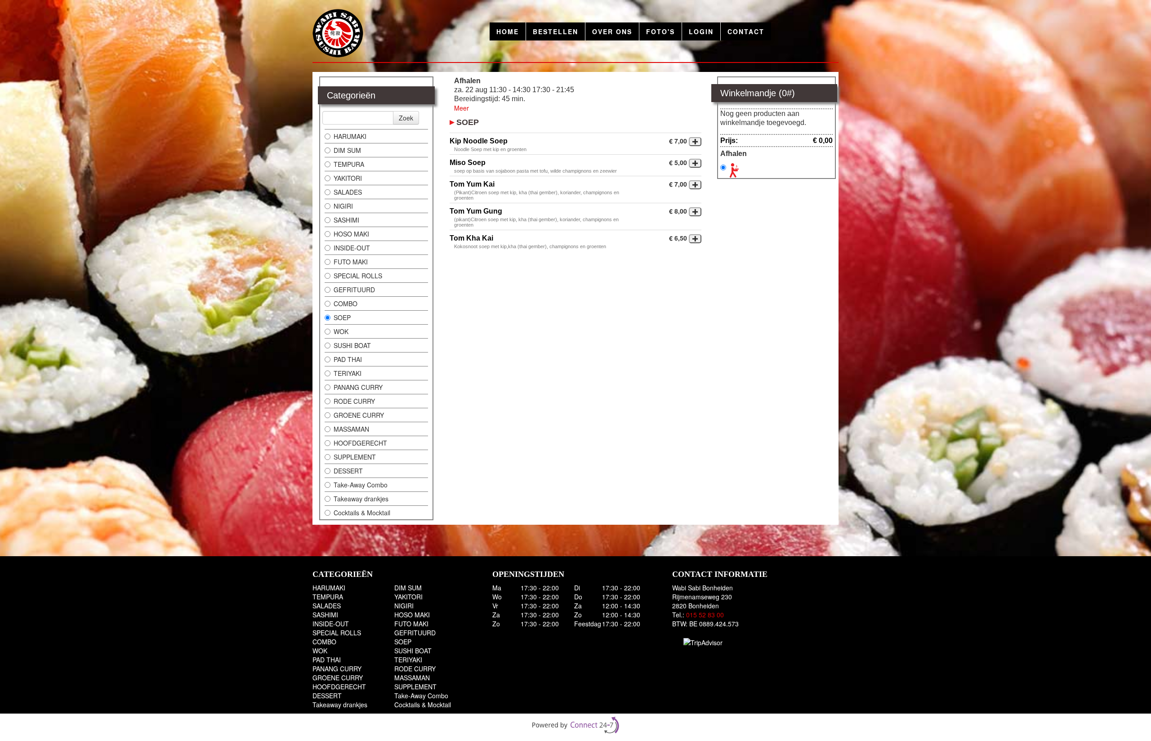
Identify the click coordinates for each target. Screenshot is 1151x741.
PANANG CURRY (358, 387)
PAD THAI (348, 359)
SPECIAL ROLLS (358, 275)
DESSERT (348, 470)
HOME (507, 31)
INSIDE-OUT (352, 247)
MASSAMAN (351, 428)
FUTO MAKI (351, 261)
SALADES (348, 191)
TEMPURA (349, 164)
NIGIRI (343, 205)
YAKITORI (348, 178)
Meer (461, 107)
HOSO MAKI (351, 233)
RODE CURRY (354, 401)
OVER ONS (612, 31)
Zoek (406, 117)
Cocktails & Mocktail (362, 512)
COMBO (345, 303)
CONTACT (745, 31)
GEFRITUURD (354, 289)
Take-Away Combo (361, 484)
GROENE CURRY (359, 415)
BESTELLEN (555, 31)
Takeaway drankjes (361, 498)
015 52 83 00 (705, 614)
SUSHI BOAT (352, 345)
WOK (341, 331)
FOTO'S (660, 31)
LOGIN (701, 31)
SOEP (342, 317)
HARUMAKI (350, 136)
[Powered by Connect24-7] (575, 725)
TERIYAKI (347, 373)
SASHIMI (346, 219)
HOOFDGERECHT (360, 442)
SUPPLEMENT (355, 456)
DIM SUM (347, 150)
